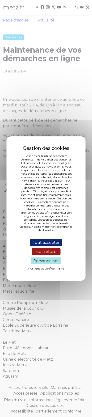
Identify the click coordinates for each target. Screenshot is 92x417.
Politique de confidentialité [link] (46, 268)
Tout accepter (46, 242)
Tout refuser (46, 251)
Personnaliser (46, 261)
